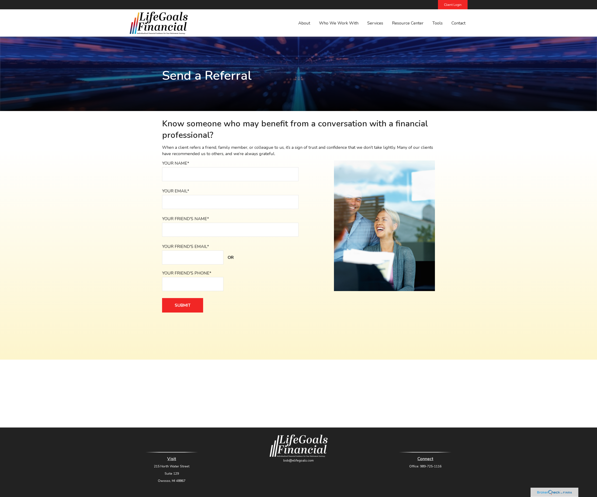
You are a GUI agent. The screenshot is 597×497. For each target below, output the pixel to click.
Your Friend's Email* (185, 246)
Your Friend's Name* (185, 219)
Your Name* (175, 163)
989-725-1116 (430, 466)
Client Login (453, 5)
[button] (304, 23)
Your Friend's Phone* (186, 273)
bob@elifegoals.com (298, 460)
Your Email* (175, 191)
